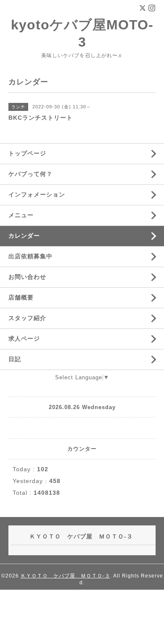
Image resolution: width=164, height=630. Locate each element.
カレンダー (24, 235)
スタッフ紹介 (27, 318)
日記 (14, 359)
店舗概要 (21, 297)
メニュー (21, 215)
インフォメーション (36, 194)
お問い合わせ (27, 276)
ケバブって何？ (30, 174)
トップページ (27, 153)
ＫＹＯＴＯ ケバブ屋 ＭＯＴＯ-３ (65, 576)
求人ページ (24, 338)
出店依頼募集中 (30, 256)
